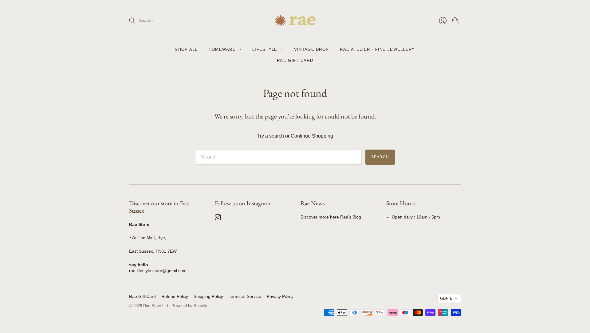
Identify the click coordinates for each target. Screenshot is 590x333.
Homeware (222, 49)
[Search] (132, 21)
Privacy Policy (280, 296)
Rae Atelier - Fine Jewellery (377, 49)
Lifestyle (264, 49)
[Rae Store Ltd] (295, 20)
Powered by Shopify (189, 305)
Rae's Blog (350, 217)
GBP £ (446, 298)
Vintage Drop (311, 49)
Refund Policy (174, 296)
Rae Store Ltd (156, 305)
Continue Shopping (312, 135)
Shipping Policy (208, 296)
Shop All (186, 49)
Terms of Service (245, 296)
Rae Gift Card (295, 60)
